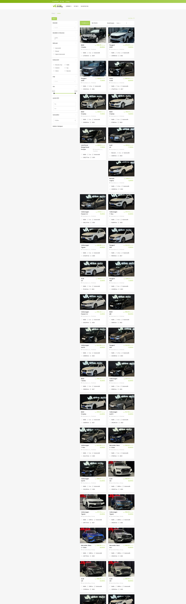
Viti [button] (54, 86)
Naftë (68, 65)
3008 (110, 47)
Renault (111, 178)
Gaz (67, 68)
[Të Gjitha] (64, 37)
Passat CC (84, 214)
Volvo (111, 78)
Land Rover (84, 145)
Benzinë (69, 71)
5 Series (83, 114)
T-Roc (111, 214)
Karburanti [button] (56, 60)
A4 (82, 281)
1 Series (83, 381)
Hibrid (56, 71)
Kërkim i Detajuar (58, 126)
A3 (110, 147)
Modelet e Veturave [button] (58, 33)
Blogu (68, 1)
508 (110, 281)
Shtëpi (53, 13)
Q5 (110, 481)
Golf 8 (83, 347)
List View (131, 18)
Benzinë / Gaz (58, 65)
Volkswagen (85, 212)
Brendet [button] (55, 23)
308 (110, 247)
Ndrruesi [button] (55, 43)
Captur (111, 180)
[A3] (64, 39)
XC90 (111, 80)
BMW (82, 45)
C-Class (112, 447)
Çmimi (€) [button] (56, 98)
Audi (110, 145)
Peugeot (112, 45)
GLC (110, 547)
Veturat (76, 6)
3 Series (83, 47)
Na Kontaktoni (84, 6)
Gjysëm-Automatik (60, 54)
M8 (110, 314)
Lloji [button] (54, 77)
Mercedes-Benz (114, 445)
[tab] (65, 23)
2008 (82, 80)
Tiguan (83, 247)
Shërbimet (68, 6)
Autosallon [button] (56, 115)
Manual (57, 51)
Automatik (58, 48)
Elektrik (57, 68)
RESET (54, 18)
